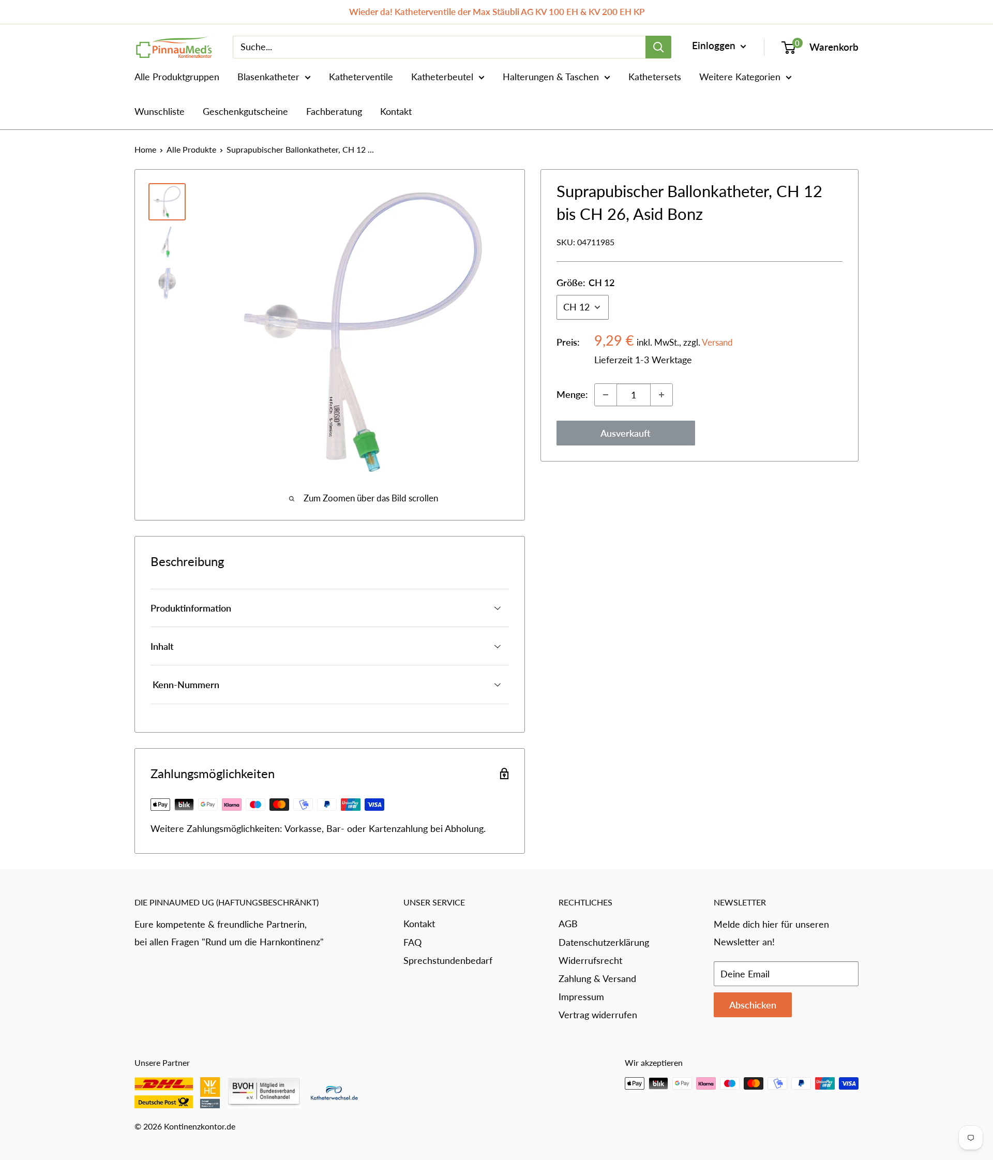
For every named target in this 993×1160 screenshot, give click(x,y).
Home (145, 149)
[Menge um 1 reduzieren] (605, 395)
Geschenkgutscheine (245, 111)
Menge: (572, 394)
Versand (717, 342)
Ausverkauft (625, 433)
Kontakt (396, 111)
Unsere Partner (162, 1062)
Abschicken (752, 1004)
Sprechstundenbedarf (447, 960)
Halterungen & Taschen (551, 76)
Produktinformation (191, 608)
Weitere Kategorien (739, 76)
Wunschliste (159, 111)
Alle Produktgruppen (176, 76)
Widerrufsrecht (590, 960)
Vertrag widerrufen (598, 1014)
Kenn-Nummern (185, 684)
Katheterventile (361, 76)
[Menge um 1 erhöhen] (661, 395)
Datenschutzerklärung (604, 942)
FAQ (412, 942)
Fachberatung (334, 111)
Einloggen (715, 45)
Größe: (585, 282)
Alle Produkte (191, 149)
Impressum (581, 996)
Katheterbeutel (442, 76)
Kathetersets (654, 76)
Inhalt (162, 646)
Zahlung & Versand (597, 978)
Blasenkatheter (268, 76)
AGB (568, 923)
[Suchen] (658, 47)
